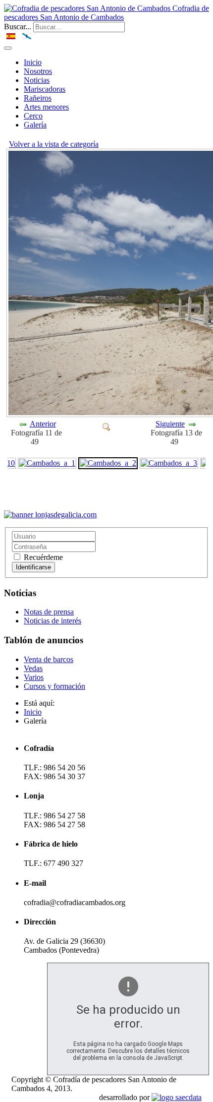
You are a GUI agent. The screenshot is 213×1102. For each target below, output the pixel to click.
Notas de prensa (49, 612)
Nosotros (38, 71)
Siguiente (170, 424)
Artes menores (46, 107)
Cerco (33, 116)
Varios (34, 677)
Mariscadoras (44, 89)
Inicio (33, 62)
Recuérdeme (42, 557)
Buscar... (17, 26)
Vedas (33, 668)
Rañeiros (38, 98)
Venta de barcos (48, 659)
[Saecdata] (177, 1097)
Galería (35, 125)
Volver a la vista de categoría (54, 144)
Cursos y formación (54, 686)
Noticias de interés (52, 620)
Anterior (43, 424)
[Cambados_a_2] (106, 426)
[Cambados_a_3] (169, 462)
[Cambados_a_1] (47, 462)
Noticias (37, 80)
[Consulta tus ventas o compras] (50, 514)
